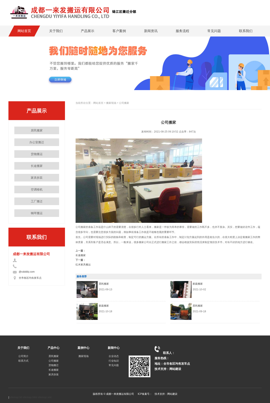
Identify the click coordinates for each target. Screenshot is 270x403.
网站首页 (24, 31)
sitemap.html (30, 397)
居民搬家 (37, 130)
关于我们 (56, 31)
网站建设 (175, 369)
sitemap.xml (44, 397)
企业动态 (114, 356)
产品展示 (87, 31)
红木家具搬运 (83, 264)
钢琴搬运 (37, 213)
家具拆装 (37, 177)
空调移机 (37, 189)
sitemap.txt (16, 397)
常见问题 (214, 31)
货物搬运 (37, 154)
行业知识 (114, 360)
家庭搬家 (198, 283)
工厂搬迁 (37, 201)
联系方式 (23, 360)
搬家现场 (83, 356)
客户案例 (119, 31)
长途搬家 (37, 166)
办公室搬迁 (36, 142)
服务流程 (182, 31)
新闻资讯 (151, 31)
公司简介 (23, 356)
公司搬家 (54, 360)
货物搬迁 (54, 365)
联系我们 (245, 31)
